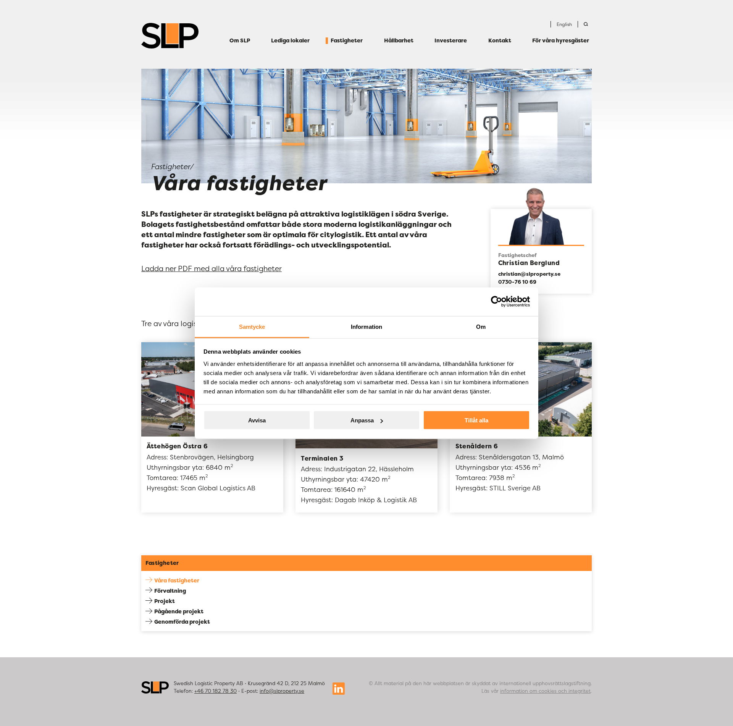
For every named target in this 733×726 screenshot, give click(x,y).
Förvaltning (170, 590)
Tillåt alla (476, 420)
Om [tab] (481, 326)
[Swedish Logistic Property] (170, 36)
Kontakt (499, 40)
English (564, 24)
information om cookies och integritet (545, 690)
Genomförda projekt (182, 622)
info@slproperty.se (282, 690)
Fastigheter (347, 40)
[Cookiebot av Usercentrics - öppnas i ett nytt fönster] (496, 301)
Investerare (450, 40)
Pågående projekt (178, 611)
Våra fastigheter (176, 580)
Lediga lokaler (290, 40)
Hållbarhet (398, 40)
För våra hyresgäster (560, 40)
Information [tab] (366, 326)
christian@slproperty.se (529, 273)
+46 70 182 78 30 (215, 690)
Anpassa (362, 420)
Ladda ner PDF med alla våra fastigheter (211, 268)
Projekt (164, 601)
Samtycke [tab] (252, 326)
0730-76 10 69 (517, 281)
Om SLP (239, 40)
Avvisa (257, 420)
